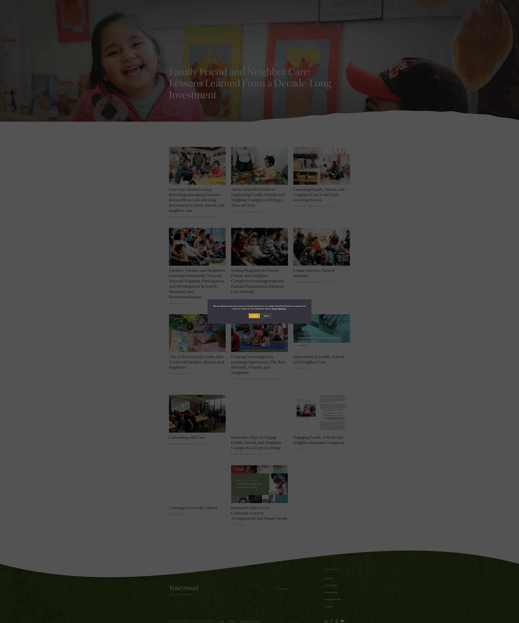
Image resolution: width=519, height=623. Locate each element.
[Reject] (308, 302)
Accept (254, 315)
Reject (267, 315)
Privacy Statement (279, 309)
